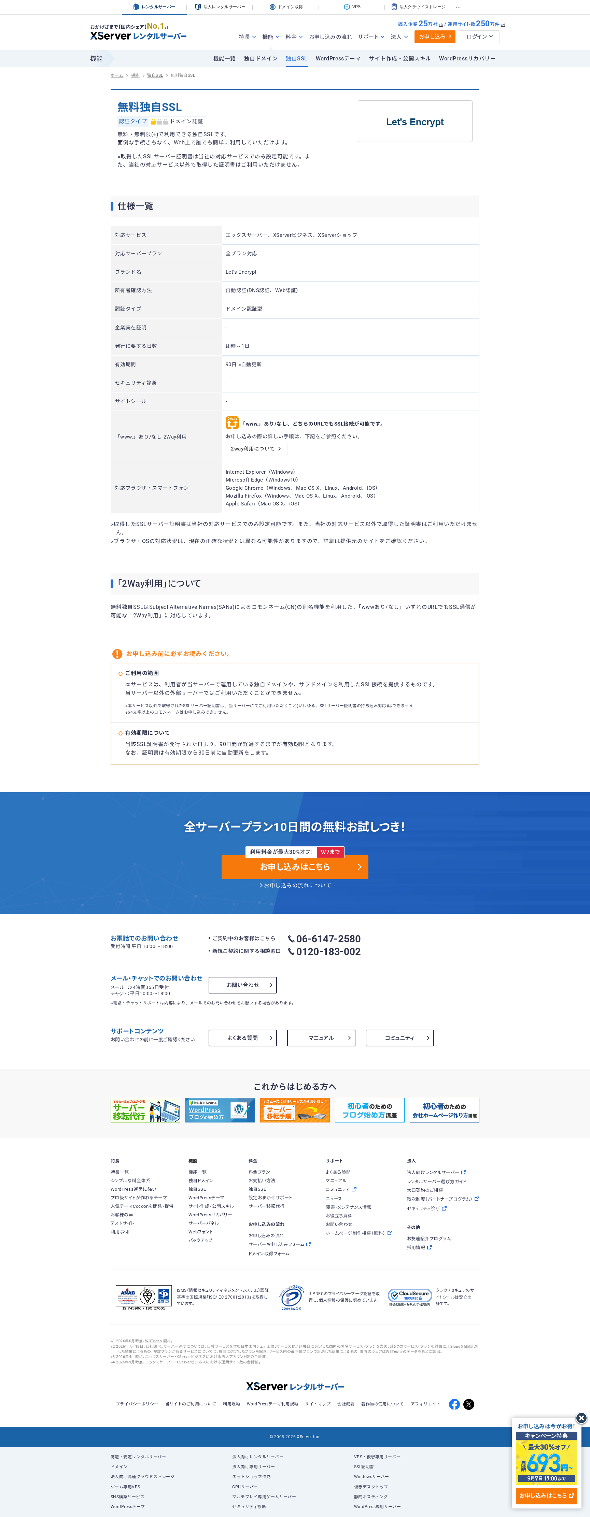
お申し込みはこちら (543, 1495)
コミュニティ (400, 1038)
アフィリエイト (425, 1404)
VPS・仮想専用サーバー (377, 1457)
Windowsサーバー (371, 1476)
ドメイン (119, 1466)
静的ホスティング (371, 1496)
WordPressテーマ (338, 59)
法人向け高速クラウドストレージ (142, 1476)
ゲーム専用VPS (125, 1487)
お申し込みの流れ (331, 37)
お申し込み (432, 36)
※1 (166, 27)
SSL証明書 (364, 1466)
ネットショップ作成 (251, 1476)
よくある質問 (242, 1038)
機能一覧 (224, 59)
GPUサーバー (245, 1487)
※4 (503, 25)
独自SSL (296, 59)
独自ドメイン (261, 59)
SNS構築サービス (127, 1496)
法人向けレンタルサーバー (257, 1457)
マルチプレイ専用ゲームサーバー (264, 1496)
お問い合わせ (243, 985)
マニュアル (321, 1038)
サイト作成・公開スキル (400, 59)
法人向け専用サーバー (253, 1466)
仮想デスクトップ (371, 1487)
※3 (441, 25)
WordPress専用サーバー (377, 1506)
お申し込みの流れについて (298, 886)
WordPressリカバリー (467, 59)
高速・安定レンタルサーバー (138, 1457)
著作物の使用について (382, 1404)
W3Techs (153, 1341)
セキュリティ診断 (249, 1506)
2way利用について (253, 449)
